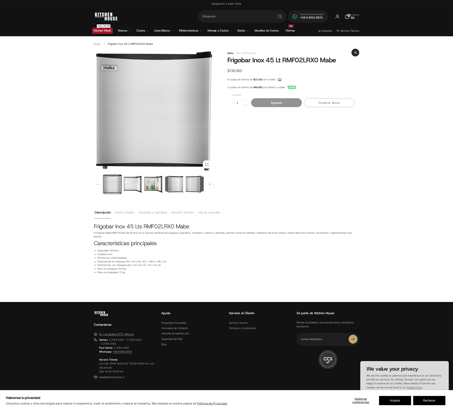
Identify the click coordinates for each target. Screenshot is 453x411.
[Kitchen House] (101, 315)
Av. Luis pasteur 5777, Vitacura (116, 334)
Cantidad (236, 95)
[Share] (355, 52)
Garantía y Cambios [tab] (153, 212)
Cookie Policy (414, 387)
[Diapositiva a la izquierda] (97, 184)
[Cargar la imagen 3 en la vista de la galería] (153, 184)
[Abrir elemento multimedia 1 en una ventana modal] (153, 111)
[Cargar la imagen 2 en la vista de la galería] (133, 184)
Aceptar (395, 400)
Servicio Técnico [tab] (182, 212)
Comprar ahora (329, 103)
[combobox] (242, 16)
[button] (352, 16)
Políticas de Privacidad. (212, 403)
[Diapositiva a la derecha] (209, 184)
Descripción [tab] (103, 212)
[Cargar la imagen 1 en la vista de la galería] (112, 184)
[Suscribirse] (353, 339)
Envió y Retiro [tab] (124, 212)
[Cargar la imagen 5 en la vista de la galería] (195, 184)
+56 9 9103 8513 (122, 351)
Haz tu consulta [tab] (209, 212)
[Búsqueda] (279, 16)
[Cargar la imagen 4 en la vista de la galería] (174, 184)
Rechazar (429, 400)
